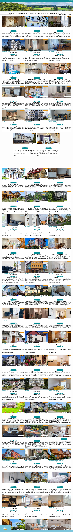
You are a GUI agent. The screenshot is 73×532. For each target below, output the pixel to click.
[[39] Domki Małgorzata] (13, 337)
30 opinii (38, 348)
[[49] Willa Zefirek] (36, 407)
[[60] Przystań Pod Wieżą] (13, 501)
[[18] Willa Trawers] (13, 173)
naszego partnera (12, 60)
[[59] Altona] (59, 477)
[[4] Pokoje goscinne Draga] (13, 45)
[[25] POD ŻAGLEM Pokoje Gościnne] (36, 220)
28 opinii (63, 126)
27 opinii (16, 348)
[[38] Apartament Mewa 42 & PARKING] (59, 313)
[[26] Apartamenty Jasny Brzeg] (59, 220)
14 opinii (15, 254)
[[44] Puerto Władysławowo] (59, 360)
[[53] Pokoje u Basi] (59, 431)
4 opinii (39, 254)
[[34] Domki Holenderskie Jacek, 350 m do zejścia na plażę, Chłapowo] (36, 290)
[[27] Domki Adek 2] (13, 243)
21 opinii (39, 465)
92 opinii (16, 79)
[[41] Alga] (59, 337)
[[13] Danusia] (13, 115)
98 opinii (38, 32)
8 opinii (42, 79)
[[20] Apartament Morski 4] (59, 173)
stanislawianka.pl (71, 0)
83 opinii (16, 371)
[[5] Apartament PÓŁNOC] (36, 45)
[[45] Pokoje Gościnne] (13, 384)
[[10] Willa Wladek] (13, 92)
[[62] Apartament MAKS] (59, 501)
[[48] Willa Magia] (13, 407)
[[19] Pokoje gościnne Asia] (36, 173)
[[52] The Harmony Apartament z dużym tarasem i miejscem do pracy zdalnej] (36, 431)
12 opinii (15, 418)
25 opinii (15, 126)
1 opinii (56, 149)
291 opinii (61, 488)
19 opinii (39, 418)
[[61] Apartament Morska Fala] (36, 501)
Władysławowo (22, 16)
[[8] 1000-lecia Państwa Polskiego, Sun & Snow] (36, 68)
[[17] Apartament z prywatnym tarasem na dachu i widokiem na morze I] (48, 138)
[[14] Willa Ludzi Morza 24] (36, 115)
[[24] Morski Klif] (13, 220)
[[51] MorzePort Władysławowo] (13, 431)
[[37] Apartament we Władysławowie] (36, 313)
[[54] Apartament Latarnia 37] (13, 454)
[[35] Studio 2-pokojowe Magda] (59, 290)
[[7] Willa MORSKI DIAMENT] (13, 68)
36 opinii (63, 184)
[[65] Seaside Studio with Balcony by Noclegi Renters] (59, 524)
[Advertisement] (36, 162)
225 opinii (40, 184)
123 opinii (15, 184)
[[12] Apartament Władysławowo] (59, 92)
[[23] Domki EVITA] (59, 196)
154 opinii (40, 126)
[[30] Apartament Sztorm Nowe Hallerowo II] (13, 267)
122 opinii (16, 301)
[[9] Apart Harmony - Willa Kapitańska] (59, 68)
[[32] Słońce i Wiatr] (59, 267)
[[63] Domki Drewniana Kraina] (13, 524)
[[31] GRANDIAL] (36, 267)
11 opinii (17, 488)
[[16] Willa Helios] (24, 138)
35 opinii (61, 348)
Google (1, 525)
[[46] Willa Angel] (36, 384)
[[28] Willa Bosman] (36, 243)
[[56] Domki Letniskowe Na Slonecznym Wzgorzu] (59, 454)
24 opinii (16, 465)
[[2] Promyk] (36, 21)
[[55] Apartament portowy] (36, 454)
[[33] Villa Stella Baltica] (13, 290)
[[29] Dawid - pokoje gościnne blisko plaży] (59, 243)
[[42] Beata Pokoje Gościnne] (13, 360)
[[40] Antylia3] (36, 337)
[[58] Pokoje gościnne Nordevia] (36, 477)
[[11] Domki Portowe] (36, 92)
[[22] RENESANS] (36, 196)
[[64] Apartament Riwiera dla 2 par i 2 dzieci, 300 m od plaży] (36, 524)
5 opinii (64, 254)
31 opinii (44, 301)
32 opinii (15, 32)
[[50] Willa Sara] (59, 407)
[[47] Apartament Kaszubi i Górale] (59, 384)
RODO (6, 528)
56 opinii (63, 32)
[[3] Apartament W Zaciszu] (59, 21)
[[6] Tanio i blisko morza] (59, 45)
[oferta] (16, 26)
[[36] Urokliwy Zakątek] (13, 313)
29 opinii (63, 371)
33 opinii (64, 79)
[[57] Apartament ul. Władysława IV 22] (13, 477)
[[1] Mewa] (13, 21)
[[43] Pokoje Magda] (36, 360)
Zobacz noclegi (13, 54)
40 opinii (27, 149)
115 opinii (62, 418)
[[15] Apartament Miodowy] (59, 115)
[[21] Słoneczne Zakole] (13, 196)
